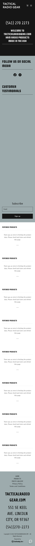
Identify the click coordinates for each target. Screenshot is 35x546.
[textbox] (17, 209)
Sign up (17, 216)
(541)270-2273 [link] (17, 527)
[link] (13, 8)
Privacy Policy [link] (17, 484)
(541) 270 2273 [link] (17, 23)
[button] (31, 5)
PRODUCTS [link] (17, 479)
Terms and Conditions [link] (17, 486)
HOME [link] (18, 476)
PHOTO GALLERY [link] (17, 481)
